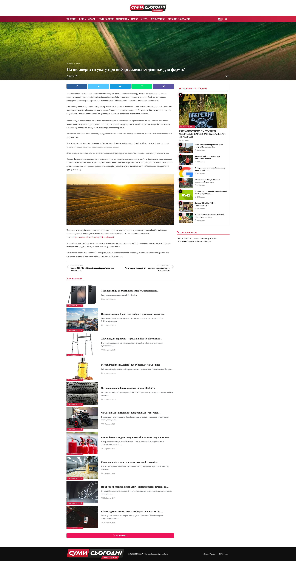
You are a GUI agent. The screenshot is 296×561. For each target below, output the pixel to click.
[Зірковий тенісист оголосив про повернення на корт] (186, 160)
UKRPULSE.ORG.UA (185, 238)
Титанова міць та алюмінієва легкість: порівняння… (130, 290)
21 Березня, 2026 (109, 299)
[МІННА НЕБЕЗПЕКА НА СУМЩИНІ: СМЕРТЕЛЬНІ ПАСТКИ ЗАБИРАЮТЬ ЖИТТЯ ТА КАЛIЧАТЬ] (203, 111)
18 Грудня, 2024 (71, 76)
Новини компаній (74, 63)
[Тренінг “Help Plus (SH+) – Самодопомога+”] (186, 207)
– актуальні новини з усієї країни (205, 238)
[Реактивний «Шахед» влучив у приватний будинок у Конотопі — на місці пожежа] (186, 183)
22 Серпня (201, 162)
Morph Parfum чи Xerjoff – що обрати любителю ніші (130, 364)
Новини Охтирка (187, 126)
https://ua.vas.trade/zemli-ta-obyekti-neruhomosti (93, 237)
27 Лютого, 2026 (109, 550)
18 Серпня (201, 150)
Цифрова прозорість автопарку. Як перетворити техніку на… (135, 486)
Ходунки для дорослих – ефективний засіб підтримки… (131, 338)
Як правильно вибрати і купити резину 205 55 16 (128, 388)
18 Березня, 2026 (109, 350)
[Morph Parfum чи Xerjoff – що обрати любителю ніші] (82, 369)
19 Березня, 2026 (109, 325)
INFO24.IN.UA (182, 241)
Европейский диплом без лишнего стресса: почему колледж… (135, 539)
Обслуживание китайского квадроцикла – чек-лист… (130, 412)
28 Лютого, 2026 (109, 498)
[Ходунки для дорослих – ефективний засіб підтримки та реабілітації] (82, 344)
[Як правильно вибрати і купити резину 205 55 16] (82, 393)
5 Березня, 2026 (109, 473)
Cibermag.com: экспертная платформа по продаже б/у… (132, 511)
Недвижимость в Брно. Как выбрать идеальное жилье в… (133, 314)
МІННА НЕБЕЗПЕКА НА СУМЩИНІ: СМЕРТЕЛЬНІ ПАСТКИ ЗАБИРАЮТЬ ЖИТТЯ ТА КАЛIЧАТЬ (202, 134)
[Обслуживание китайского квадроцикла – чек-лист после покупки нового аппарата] (82, 418)
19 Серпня (185, 140)
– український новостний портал (199, 241)
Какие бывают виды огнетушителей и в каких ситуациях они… (136, 437)
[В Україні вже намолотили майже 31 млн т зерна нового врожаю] (186, 218)
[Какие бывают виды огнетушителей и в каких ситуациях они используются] (82, 443)
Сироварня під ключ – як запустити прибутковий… (129, 462)
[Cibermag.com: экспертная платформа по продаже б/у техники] (82, 517)
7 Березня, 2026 (109, 424)
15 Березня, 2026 (109, 399)
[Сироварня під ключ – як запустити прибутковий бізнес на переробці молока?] (82, 467)
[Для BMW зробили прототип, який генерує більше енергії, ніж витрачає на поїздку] (186, 148)
